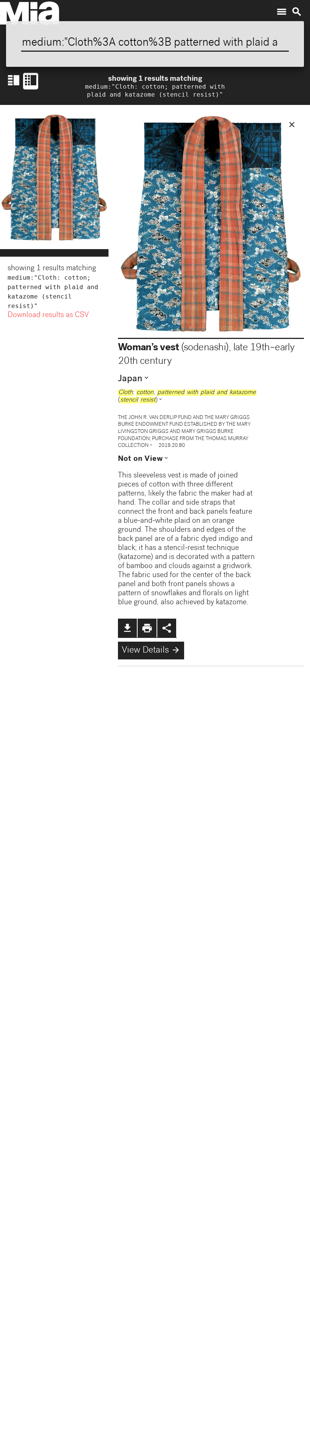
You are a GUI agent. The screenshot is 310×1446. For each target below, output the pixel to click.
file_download (127, 628)
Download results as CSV (48, 315)
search (296, 11)
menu (281, 11)
